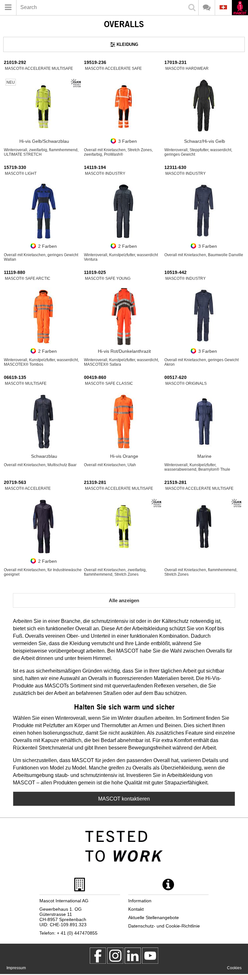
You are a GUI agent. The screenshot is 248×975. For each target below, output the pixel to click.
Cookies (234, 968)
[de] (240, 8)
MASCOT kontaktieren (124, 799)
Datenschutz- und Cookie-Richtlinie (164, 925)
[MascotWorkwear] (98, 956)
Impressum (16, 968)
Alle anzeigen (124, 600)
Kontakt (136, 909)
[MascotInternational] (150, 956)
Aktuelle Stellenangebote (153, 917)
